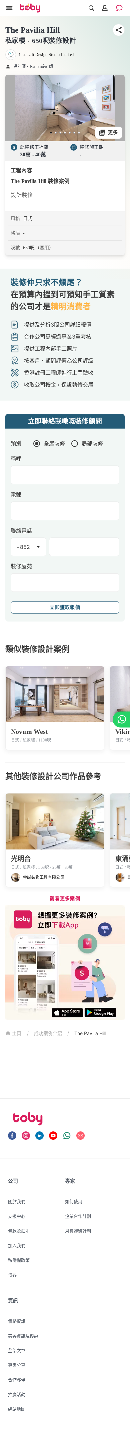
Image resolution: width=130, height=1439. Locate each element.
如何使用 (73, 1201)
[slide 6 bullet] (74, 132)
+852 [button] (23, 547)
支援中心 (16, 1216)
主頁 (17, 1033)
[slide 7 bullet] (79, 132)
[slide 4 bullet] (65, 132)
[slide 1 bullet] (51, 132)
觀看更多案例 (65, 898)
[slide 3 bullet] (60, 132)
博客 (12, 1274)
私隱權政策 (19, 1260)
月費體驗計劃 (78, 1230)
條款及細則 (19, 1230)
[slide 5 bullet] (69, 132)
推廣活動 (16, 1394)
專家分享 (16, 1365)
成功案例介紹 (48, 1033)
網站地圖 (16, 1409)
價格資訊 (16, 1321)
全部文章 (16, 1350)
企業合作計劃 (78, 1216)
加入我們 (16, 1245)
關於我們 (16, 1201)
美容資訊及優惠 (23, 1335)
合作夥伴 (16, 1379)
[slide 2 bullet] (55, 132)
